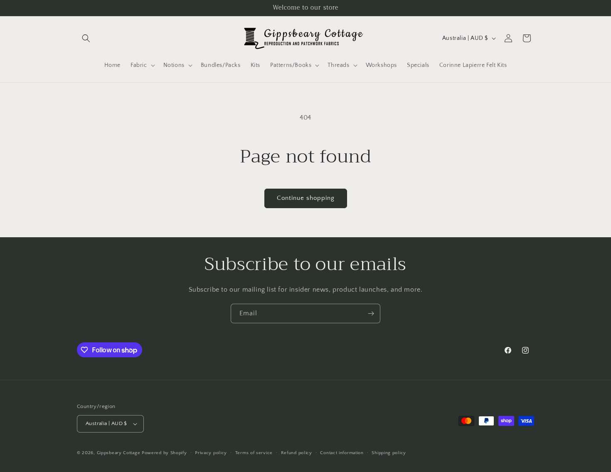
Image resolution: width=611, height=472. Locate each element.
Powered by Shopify (164, 452)
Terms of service (254, 452)
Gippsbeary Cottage (118, 452)
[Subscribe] (371, 313)
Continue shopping (306, 198)
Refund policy (296, 452)
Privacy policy (211, 452)
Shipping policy (389, 452)
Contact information (341, 452)
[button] (86, 38)
